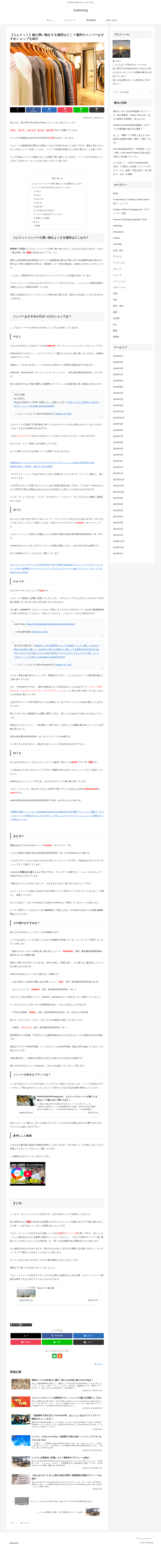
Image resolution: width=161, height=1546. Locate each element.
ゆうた (39, 195)
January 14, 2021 (63, 414)
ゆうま (39, 203)
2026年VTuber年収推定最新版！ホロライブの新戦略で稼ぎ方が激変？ (131, 127)
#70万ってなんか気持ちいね (80, 402)
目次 (54, 178)
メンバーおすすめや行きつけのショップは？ (52, 187)
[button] (96, 110)
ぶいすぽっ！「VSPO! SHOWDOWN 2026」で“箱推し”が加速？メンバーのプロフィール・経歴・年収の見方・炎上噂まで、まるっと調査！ (132, 168)
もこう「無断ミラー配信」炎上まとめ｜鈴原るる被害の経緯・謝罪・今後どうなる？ (132, 139)
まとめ (36, 222)
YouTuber (16, 1325)
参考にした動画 (42, 218)
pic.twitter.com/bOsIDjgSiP (41, 406)
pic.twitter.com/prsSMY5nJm (61, 624)
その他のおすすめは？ (45, 210)
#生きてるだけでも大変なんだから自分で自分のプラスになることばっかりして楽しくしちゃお (56, 653)
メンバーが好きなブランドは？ (49, 214)
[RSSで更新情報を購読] (60, 1356)
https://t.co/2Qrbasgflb (37, 624)
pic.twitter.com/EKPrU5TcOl (52, 657)
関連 (38, 225)
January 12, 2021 (63, 664)
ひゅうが (39, 199)
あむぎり (39, 206)
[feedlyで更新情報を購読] (54, 1356)
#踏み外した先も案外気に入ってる (51, 645)
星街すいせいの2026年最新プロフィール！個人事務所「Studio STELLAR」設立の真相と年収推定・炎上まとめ (131, 115)
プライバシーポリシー (144, 1539)
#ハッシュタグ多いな (28, 657)
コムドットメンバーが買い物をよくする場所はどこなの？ (58, 184)
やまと (39, 191)
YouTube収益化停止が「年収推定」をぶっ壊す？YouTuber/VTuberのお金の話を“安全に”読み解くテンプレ (132, 153)
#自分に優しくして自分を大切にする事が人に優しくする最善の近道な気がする (60, 649)
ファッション (27, 1325)
